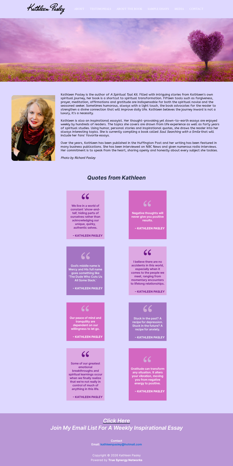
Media (179, 9)
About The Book (129, 9)
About (79, 9)
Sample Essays (158, 9)
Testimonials (100, 9)
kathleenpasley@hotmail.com (121, 444)
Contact (196, 9)
